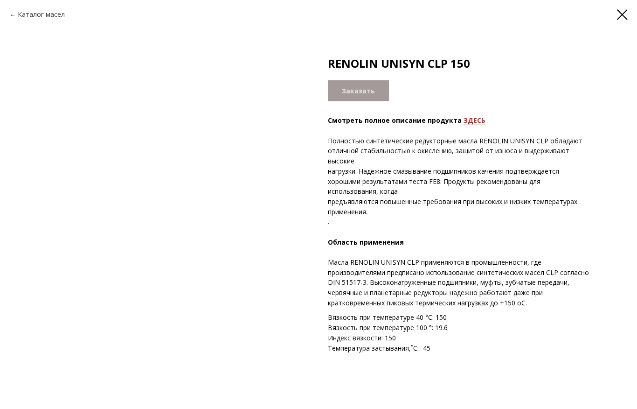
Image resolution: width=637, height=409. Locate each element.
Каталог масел (41, 14)
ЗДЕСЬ (474, 120)
